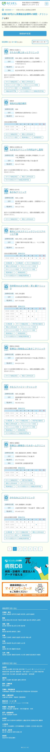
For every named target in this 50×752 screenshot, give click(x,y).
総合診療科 (9, 669)
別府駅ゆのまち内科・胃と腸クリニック (27, 287)
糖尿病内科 (5, 671)
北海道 (4, 614)
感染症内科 (5, 674)
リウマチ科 (24, 703)
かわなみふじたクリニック (22, 497)
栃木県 (29, 620)
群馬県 (34, 620)
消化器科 (10, 709)
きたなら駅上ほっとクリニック (24, 52)
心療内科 (5, 697)
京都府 (14, 637)
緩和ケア (29, 671)
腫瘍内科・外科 (21, 671)
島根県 (9, 643)
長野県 (9, 626)
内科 (3, 669)
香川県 (9, 649)
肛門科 (4, 714)
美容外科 (5, 737)
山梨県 (38, 620)
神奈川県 (10, 620)
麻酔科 (41, 720)
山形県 (28, 614)
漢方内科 (16, 669)
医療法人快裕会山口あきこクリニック (27, 348)
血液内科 (12, 671)
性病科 (15, 714)
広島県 (18, 643)
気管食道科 (34, 691)
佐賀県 (9, 654)
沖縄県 (38, 654)
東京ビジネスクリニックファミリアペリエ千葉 (27, 233)
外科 (8, 720)
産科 (14, 732)
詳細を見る (21, 253)
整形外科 (5, 703)
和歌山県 (28, 637)
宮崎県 (28, 654)
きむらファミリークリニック (23, 387)
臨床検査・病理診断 (28, 674)
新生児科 (39, 726)
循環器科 (19, 720)
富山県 (14, 626)
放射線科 (18, 674)
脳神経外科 (34, 720)
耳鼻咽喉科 (5, 691)
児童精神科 (22, 697)
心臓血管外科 (26, 720)
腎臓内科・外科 (28, 709)
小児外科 (33, 726)
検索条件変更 (25, 33)
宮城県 (18, 614)
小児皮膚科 (10, 726)
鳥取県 (4, 643)
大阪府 (4, 637)
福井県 (23, 626)
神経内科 (41, 671)
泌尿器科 (10, 714)
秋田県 (23, 614)
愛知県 (4, 631)
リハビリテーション (14, 703)
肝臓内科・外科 (18, 709)
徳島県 (4, 649)
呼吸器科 (12, 691)
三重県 (18, 631)
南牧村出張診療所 (18, 103)
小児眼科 (27, 726)
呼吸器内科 (19, 691)
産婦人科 (19, 732)
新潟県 (4, 626)
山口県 (23, 643)
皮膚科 (8, 685)
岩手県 (14, 614)
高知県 (18, 649)
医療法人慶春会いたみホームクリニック (27, 447)
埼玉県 (15, 620)
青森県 (9, 614)
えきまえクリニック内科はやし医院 (26, 149)
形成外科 (13, 720)
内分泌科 (12, 674)
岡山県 (14, 643)
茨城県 (24, 620)
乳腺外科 (10, 732)
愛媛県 (14, 649)
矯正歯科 (14, 680)
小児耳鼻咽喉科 (19, 726)
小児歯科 (8, 680)
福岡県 (4, 654)
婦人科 (4, 732)
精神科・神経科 (13, 697)
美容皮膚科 (11, 737)
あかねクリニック (18, 192)
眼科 (3, 685)
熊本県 (18, 654)
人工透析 (35, 671)
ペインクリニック (39, 669)
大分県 (23, 654)
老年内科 (22, 669)
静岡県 (14, 631)
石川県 (18, 626)
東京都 (4, 620)
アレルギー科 (29, 669)
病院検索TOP (9, 10)
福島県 (32, 614)
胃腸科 (4, 709)
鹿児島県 (33, 654)
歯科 (3, 680)
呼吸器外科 (26, 691)
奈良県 (23, 637)
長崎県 (14, 654)
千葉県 (20, 620)
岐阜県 (9, 631)
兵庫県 (9, 637)
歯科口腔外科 (22, 680)
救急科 (4, 720)
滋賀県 (18, 637)
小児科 (4, 726)
